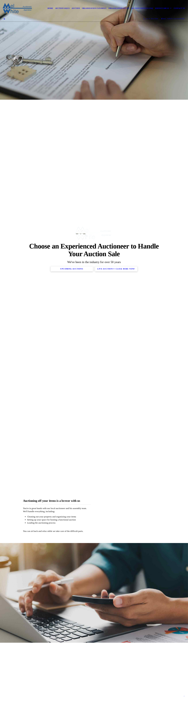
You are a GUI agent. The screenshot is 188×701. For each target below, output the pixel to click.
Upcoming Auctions (71, 269)
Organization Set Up (118, 8)
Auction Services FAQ (142, 8)
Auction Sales (62, 8)
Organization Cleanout (94, 8)
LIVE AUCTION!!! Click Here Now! (116, 269)
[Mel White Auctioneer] (17, 8)
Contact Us (179, 8)
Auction (76, 8)
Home (50, 8)
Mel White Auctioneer (174, 18)
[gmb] (4, 18)
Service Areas (162, 8)
